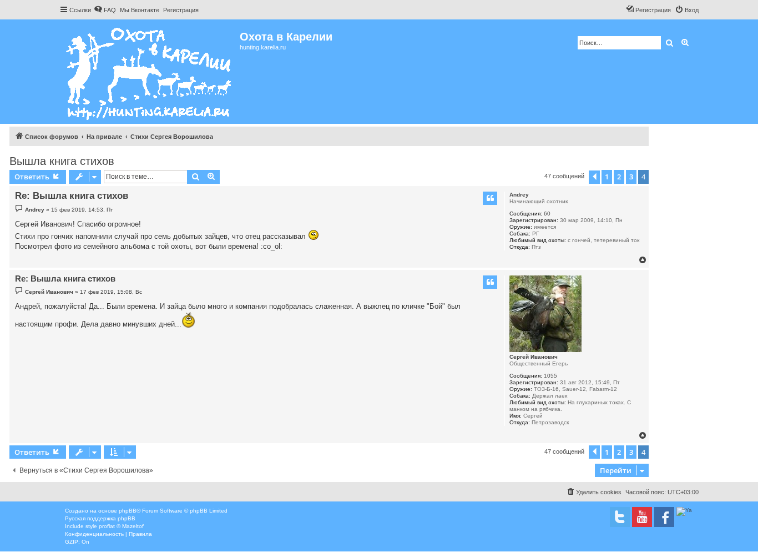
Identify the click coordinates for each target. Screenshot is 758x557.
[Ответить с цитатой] (490, 198)
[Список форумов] (149, 71)
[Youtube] (642, 517)
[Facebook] (664, 517)
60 (547, 213)
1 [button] (607, 177)
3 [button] (631, 177)
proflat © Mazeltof (121, 526)
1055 (550, 376)
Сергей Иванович (533, 357)
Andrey (519, 195)
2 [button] (619, 177)
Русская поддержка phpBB (100, 518)
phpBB (128, 511)
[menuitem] (105, 10)
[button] (594, 177)
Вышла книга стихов (61, 161)
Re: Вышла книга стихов (71, 195)
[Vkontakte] (620, 517)
